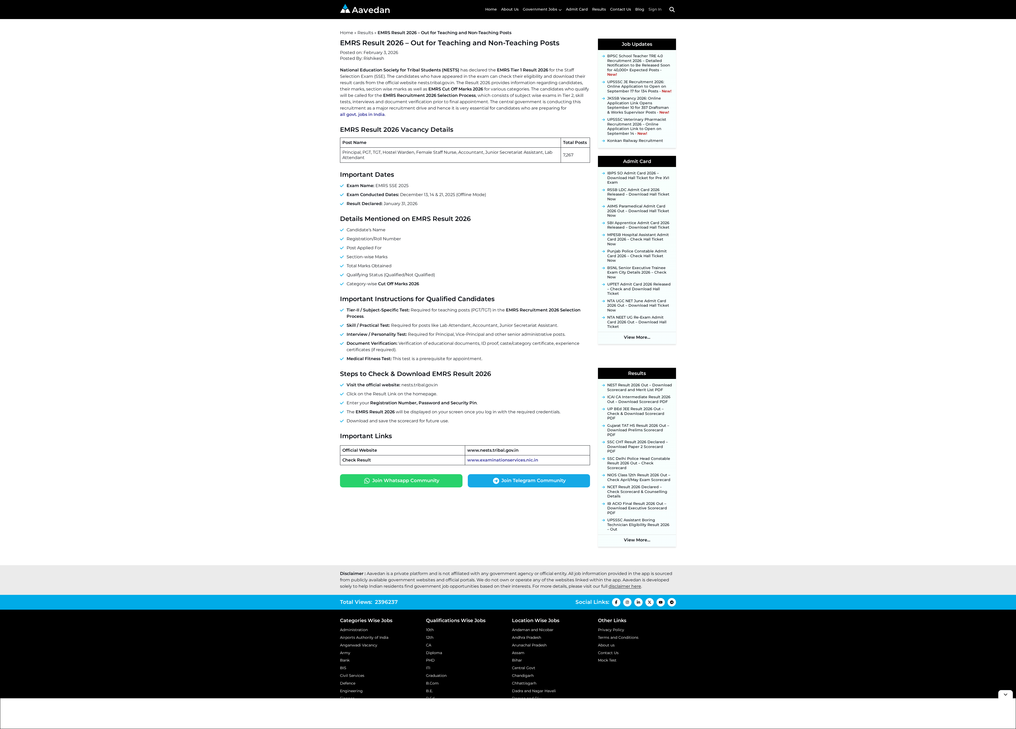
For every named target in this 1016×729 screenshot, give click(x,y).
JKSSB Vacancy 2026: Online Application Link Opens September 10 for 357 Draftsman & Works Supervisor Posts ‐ (638, 98)
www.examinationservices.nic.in (502, 460)
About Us (510, 9)
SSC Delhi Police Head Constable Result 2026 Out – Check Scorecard (638, 463)
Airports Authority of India (364, 637)
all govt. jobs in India (362, 114)
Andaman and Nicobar (533, 629)
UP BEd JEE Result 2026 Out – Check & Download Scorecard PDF (635, 413)
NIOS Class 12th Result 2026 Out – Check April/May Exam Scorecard (638, 477)
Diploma (434, 652)
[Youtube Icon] (660, 602)
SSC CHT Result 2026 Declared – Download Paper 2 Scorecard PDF (637, 447)
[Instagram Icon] (627, 602)
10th (430, 629)
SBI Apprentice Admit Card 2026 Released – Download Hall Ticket (638, 225)
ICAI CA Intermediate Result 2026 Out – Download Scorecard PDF (638, 399)
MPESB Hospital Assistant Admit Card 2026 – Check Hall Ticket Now (638, 239)
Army (345, 652)
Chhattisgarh (524, 683)
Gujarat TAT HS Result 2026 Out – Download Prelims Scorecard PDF (638, 430)
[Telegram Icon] (672, 602)
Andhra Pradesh (526, 637)
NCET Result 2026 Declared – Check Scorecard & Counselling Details (637, 492)
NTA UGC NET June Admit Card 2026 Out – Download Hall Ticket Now (638, 306)
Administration (354, 629)
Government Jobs (540, 9)
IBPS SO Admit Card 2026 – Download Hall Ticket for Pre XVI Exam (638, 178)
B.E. (429, 691)
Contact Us (620, 9)
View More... (637, 337)
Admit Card (577, 9)
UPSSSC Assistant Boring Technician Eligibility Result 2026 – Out (638, 525)
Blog (639, 9)
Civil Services (352, 675)
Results (599, 9)
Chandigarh (523, 675)
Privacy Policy (611, 629)
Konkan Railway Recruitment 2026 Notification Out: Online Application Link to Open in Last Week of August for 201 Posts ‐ (638, 142)
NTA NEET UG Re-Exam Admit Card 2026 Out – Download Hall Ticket (636, 322)
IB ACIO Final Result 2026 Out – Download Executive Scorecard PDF (637, 508)
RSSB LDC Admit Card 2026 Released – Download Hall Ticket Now (638, 194)
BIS (343, 667)
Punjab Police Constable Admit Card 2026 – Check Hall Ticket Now (637, 256)
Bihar (517, 660)
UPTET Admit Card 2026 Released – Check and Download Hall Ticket (639, 289)
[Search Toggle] (672, 9)
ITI (428, 667)
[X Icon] (649, 602)
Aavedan (371, 10)
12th (429, 637)
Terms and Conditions (618, 637)
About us (606, 645)
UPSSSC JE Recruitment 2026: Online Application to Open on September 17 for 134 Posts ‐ (639, 79)
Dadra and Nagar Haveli (534, 691)
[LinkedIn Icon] (638, 602)
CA (428, 645)
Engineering (351, 691)
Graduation (436, 675)
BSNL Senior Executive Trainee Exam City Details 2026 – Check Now (636, 272)
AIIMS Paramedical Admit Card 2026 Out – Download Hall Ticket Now (638, 211)
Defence (347, 683)
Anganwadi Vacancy (358, 645)
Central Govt (523, 667)
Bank (345, 660)
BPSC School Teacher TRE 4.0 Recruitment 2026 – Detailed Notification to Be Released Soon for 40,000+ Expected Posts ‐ (638, 58)
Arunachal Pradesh (529, 645)
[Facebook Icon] (616, 602)
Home (491, 9)
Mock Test (607, 660)
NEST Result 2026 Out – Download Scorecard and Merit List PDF (639, 387)
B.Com (432, 683)
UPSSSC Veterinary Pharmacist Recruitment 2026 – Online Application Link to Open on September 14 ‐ (636, 119)
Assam (518, 652)
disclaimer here (625, 586)
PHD (430, 660)
